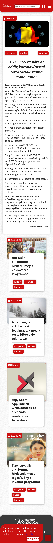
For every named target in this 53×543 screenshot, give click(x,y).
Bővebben (30, 533)
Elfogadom (33, 538)
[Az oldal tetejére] (48, 538)
